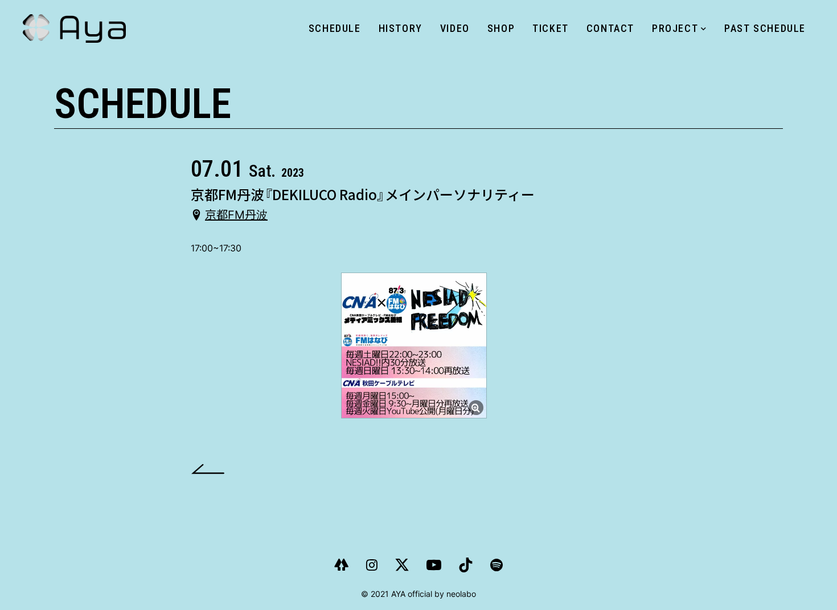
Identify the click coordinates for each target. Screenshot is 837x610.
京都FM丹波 (236, 215)
